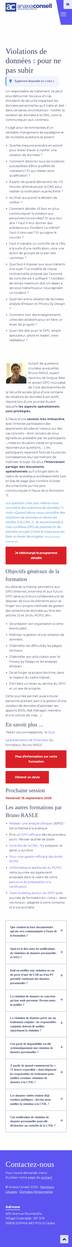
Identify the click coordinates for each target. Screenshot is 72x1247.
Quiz (51, 732)
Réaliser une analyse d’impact (31, 823)
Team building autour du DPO (32, 893)
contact (46, 1177)
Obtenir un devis (27, 777)
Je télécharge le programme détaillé (36, 555)
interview (41, 740)
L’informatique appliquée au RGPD (35, 867)
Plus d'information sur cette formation (36, 759)
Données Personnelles (36, 1192)
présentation (19, 740)
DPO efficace (31, 834)
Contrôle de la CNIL (23, 845)
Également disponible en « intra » (34, 81)
